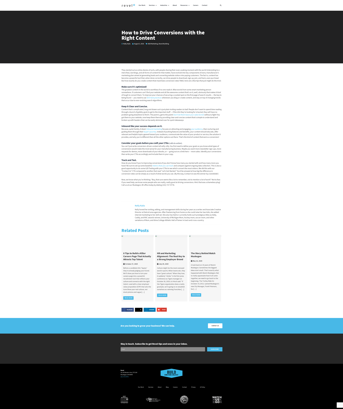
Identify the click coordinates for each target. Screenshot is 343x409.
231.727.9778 (124, 377)
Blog (167, 387)
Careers (195, 5)
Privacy (193, 387)
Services (152, 5)
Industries (163, 5)
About (175, 5)
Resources (184, 5)
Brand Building (164, 44)
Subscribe (215, 349)
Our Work (142, 5)
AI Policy (202, 387)
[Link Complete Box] (137, 268)
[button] (220, 5)
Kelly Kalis (140, 205)
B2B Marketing (153, 44)
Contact (204, 5)
